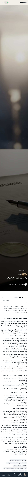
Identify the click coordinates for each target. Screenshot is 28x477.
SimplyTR (23, 2)
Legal (24, 274)
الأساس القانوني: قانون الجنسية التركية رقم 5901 (16, 449)
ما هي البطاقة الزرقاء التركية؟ (20, 454)
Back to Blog (22, 270)
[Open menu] (2, 2)
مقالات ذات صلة (6, 300)
